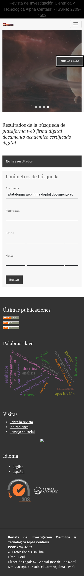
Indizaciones (19, 427)
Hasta (9, 255)
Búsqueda (12, 188)
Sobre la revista (21, 422)
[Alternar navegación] (76, 24)
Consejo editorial (22, 432)
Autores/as (13, 211)
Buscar (14, 280)
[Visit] (42, 440)
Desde (10, 233)
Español (18, 472)
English (18, 467)
